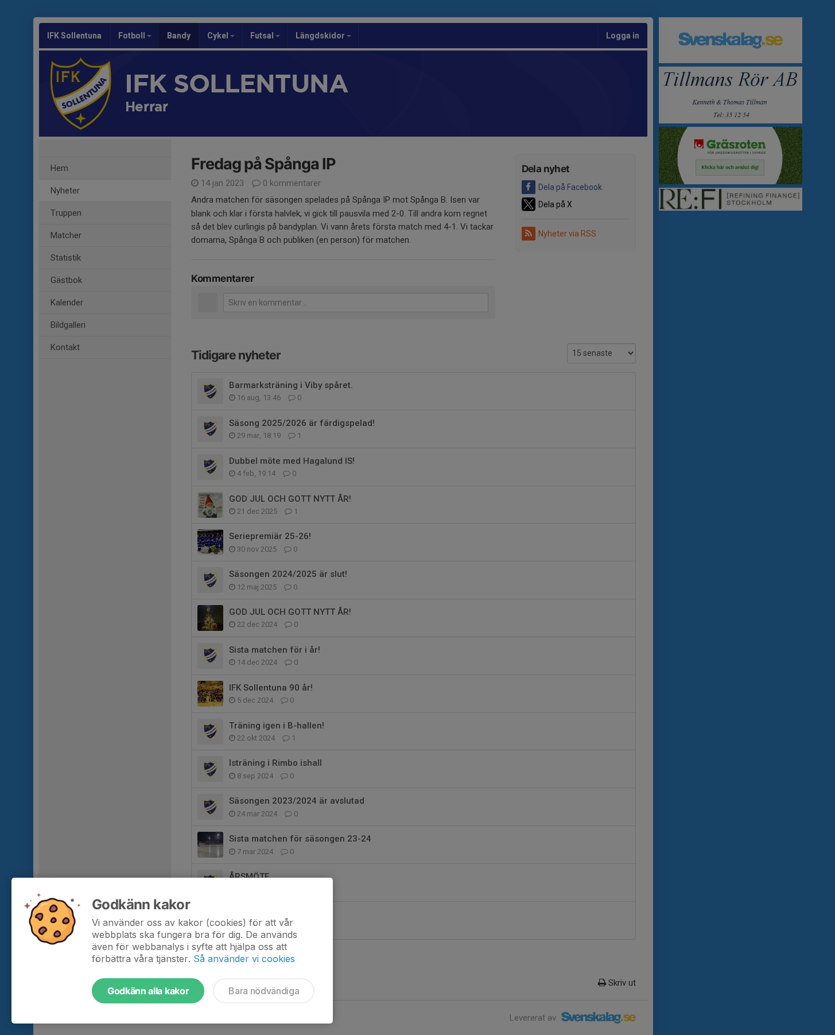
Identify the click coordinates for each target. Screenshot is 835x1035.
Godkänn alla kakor (148, 991)
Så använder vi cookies (244, 958)
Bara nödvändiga (263, 991)
